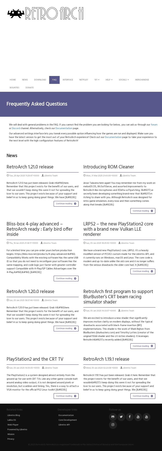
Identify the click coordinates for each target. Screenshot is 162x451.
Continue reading (64, 204)
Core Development (68, 420)
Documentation (64, 128)
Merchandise (142, 80)
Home (13, 80)
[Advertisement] (81, 52)
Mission (10, 434)
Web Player (12, 425)
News (25, 80)
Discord (16, 128)
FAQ (54, 80)
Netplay (83, 80)
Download (40, 80)
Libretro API (64, 425)
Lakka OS (11, 420)
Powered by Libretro (17, 429)
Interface (68, 80)
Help (108, 80)
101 (96, 80)
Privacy (10, 439)
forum (154, 125)
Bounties (14, 88)
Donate (30, 88)
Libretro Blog (13, 415)
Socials (123, 80)
